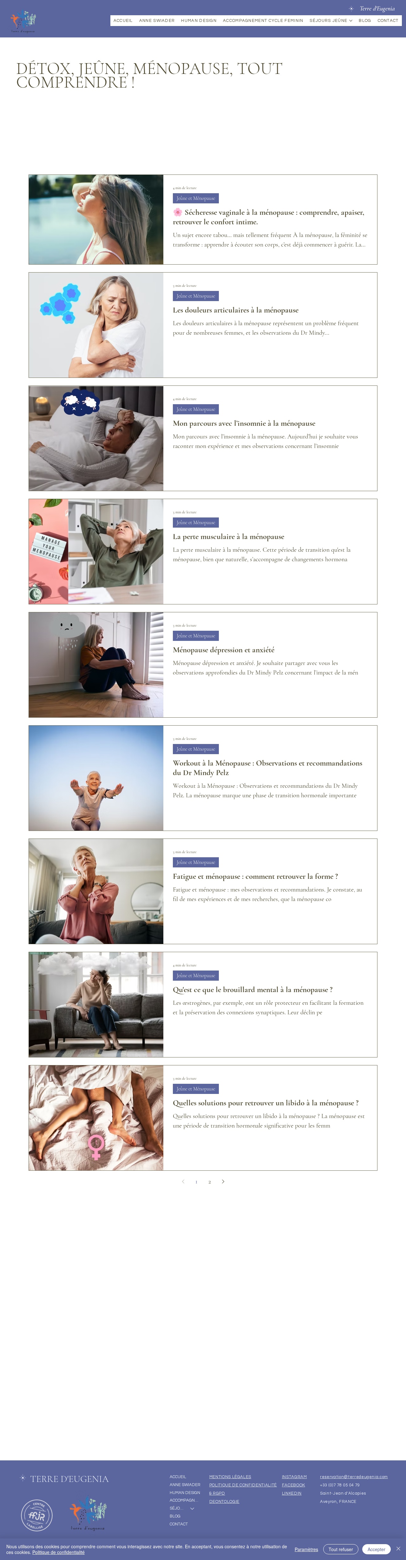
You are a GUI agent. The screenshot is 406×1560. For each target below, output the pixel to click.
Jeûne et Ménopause (196, 198)
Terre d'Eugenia (377, 8)
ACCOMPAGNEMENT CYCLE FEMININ (185, 1500)
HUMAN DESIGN (185, 1493)
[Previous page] (183, 1181)
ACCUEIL (178, 1477)
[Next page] (223, 1181)
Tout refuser (341, 1549)
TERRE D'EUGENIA (69, 1479)
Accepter (376, 1549)
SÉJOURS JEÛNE (177, 1508)
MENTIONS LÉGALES (230, 1477)
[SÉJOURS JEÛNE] (192, 1508)
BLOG (175, 1516)
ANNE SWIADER (185, 1485)
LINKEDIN (292, 1493)
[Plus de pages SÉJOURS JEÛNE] (350, 20)
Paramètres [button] (306, 1549)
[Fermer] (398, 1549)
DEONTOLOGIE (224, 1501)
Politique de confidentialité (58, 1552)
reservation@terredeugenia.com (354, 1477)
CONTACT (179, 1524)
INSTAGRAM (294, 1477)
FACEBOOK (293, 1485)
